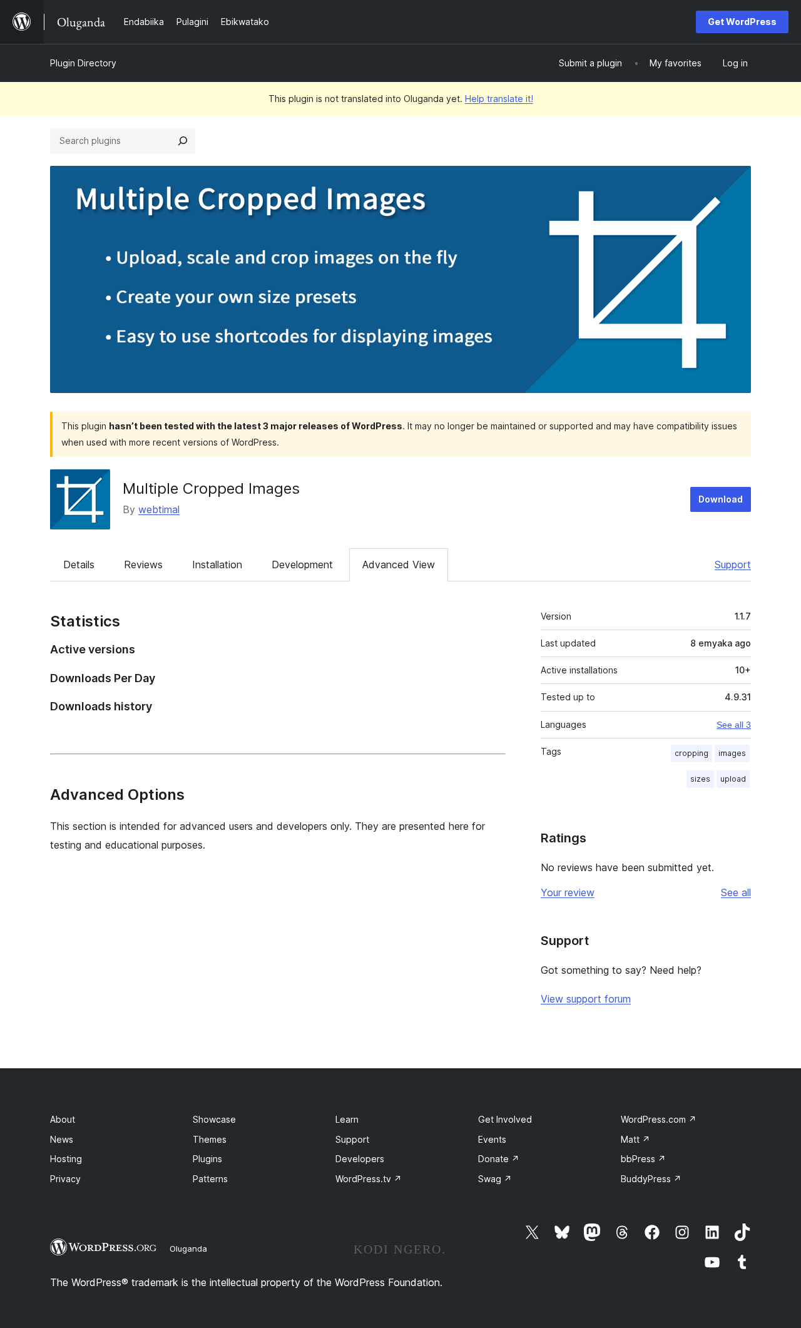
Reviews (143, 564)
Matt (635, 1139)
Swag (495, 1178)
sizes (700, 779)
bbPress (643, 1158)
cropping (691, 753)
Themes (210, 1139)
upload (733, 779)
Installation (217, 564)
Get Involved (505, 1119)
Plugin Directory (83, 63)
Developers (359, 1158)
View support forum (586, 999)
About (62, 1119)
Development (302, 564)
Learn (347, 1119)
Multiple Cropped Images (211, 488)
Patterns (210, 1178)
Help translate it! (499, 98)
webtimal (159, 509)
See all (736, 892)
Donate (498, 1158)
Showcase (214, 1119)
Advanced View (398, 564)
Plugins (207, 1158)
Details (78, 564)
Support (733, 564)
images (732, 753)
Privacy (65, 1178)
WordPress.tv (368, 1178)
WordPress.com (658, 1119)
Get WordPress (742, 21)
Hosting (66, 1158)
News (61, 1139)
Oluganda (188, 1249)
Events (492, 1139)
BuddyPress (651, 1178)
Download (720, 499)
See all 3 (734, 725)
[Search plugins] (182, 140)
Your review (567, 892)
